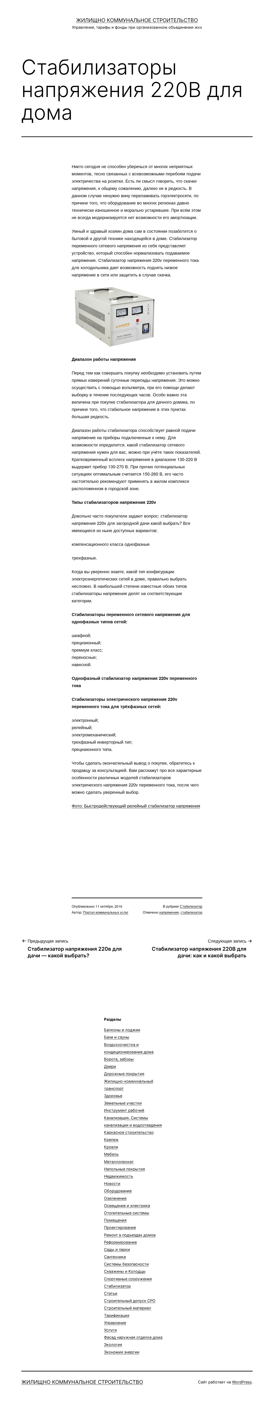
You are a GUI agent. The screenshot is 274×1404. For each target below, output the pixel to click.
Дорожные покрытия (124, 1073)
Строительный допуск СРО (129, 1300)
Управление (115, 1322)
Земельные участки (123, 1103)
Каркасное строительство (129, 1132)
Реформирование (120, 1242)
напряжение (169, 912)
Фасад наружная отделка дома (133, 1337)
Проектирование (120, 1227)
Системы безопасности (126, 1264)
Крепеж (111, 1139)
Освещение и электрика (127, 1205)
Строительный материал (127, 1308)
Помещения (115, 1220)
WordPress (242, 1382)
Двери (110, 1066)
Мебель (111, 1154)
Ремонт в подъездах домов (130, 1235)
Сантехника (115, 1257)
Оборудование (118, 1191)
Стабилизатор (191, 906)
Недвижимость (118, 1176)
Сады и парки (117, 1249)
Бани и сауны (116, 1037)
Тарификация (116, 1315)
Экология (113, 1344)
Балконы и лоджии (122, 1030)
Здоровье (113, 1096)
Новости (112, 1183)
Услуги (110, 1330)
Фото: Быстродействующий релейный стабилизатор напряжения (136, 806)
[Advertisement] (137, 846)
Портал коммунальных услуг (105, 912)
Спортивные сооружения (128, 1279)
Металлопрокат (119, 1161)
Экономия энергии (121, 1352)
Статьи (110, 1293)
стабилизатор (191, 912)
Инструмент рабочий (124, 1110)
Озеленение (115, 1198)
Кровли (111, 1147)
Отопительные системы (126, 1213)
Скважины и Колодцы (125, 1271)
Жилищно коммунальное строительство (137, 20)
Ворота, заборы (119, 1059)
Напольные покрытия (124, 1169)
